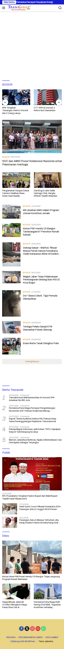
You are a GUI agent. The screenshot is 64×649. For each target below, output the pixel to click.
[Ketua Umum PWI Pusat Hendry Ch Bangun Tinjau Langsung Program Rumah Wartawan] (32, 557)
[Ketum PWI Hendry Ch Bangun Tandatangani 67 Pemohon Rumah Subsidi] (11, 230)
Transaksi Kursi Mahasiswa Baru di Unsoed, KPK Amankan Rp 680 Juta (31, 398)
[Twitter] (27, 629)
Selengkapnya (32, 361)
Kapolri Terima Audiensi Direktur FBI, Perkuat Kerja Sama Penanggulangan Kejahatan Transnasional (32, 420)
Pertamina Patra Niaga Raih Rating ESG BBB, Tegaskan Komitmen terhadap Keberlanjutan (47, 605)
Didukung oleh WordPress (23, 641)
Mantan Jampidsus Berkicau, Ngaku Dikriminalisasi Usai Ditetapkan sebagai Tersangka (35, 441)
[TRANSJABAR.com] (19, 7)
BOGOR (6, 157)
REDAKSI (10, 637)
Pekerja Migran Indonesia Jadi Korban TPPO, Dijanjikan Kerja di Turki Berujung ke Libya (35, 430)
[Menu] (4, 7)
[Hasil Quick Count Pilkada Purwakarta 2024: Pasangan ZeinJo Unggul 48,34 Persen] (9, 508)
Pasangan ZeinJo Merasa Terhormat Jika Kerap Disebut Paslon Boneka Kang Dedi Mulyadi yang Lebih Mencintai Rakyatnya (39, 521)
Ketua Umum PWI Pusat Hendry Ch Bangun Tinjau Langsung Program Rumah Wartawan (31, 577)
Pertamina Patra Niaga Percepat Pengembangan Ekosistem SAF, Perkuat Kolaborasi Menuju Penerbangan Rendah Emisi (32, 409)
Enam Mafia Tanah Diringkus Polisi (41, 343)
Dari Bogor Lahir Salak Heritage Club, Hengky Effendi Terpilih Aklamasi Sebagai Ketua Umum (45, 193)
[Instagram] (32, 629)
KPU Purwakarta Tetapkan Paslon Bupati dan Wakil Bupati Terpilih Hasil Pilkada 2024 (29, 497)
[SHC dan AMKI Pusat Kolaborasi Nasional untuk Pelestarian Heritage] (32, 136)
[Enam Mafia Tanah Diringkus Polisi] (11, 346)
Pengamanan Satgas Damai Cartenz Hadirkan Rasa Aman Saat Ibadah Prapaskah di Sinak (15, 193)
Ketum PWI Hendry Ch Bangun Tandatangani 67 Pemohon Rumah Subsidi (41, 231)
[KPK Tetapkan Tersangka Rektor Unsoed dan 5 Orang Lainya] (16, 97)
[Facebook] (21, 629)
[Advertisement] (32, 44)
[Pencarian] (60, 7)
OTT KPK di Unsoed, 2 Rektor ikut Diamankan (44, 109)
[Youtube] (38, 629)
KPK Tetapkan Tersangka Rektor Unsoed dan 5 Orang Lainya (15, 110)
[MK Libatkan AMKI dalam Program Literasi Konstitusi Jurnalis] (11, 212)
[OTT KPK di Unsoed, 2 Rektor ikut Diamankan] (48, 97)
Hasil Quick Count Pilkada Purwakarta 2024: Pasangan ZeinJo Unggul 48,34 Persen (40, 508)
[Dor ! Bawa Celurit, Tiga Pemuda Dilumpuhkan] (11, 303)
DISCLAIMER (52, 637)
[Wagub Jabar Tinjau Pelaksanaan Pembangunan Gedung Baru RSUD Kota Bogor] (11, 278)
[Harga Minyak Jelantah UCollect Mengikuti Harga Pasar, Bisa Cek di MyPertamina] (16, 591)
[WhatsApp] (43, 629)
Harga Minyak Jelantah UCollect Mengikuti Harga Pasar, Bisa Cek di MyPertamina (14, 605)
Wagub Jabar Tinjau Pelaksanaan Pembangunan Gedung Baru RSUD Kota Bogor (41, 279)
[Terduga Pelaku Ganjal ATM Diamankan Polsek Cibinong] (11, 327)
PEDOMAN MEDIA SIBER (31, 637)
